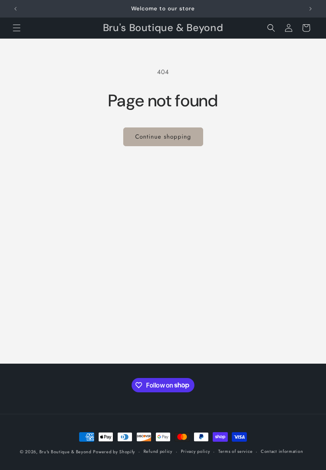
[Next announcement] (310, 9)
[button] (16, 28)
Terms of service (235, 451)
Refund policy (158, 451)
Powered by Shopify (114, 451)
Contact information (282, 451)
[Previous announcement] (15, 9)
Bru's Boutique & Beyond (65, 451)
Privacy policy (195, 451)
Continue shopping (163, 136)
